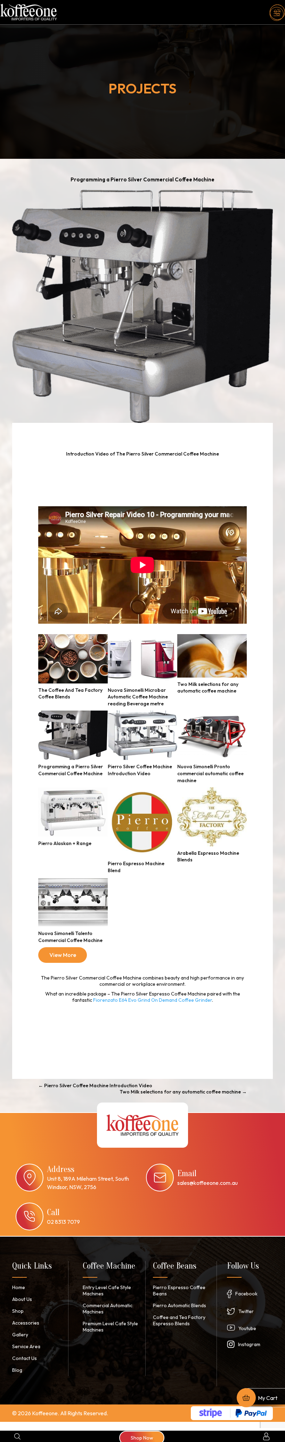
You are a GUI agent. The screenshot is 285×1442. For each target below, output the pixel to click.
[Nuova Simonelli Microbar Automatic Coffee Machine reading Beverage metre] (142, 658)
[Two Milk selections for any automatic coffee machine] (212, 656)
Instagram (249, 1344)
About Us (22, 1299)
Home (18, 1287)
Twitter (246, 1311)
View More (62, 954)
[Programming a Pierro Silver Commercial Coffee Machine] (73, 735)
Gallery (20, 1335)
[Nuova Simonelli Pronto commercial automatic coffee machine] (212, 735)
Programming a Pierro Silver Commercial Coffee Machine (70, 770)
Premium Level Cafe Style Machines (110, 1326)
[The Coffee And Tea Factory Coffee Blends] (73, 658)
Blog (17, 1370)
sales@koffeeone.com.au (207, 1182)
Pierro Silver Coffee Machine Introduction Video (140, 770)
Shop (18, 1311)
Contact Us (24, 1358)
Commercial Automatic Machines (107, 1308)
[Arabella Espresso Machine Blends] (212, 816)
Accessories (25, 1323)
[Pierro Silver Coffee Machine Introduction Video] (142, 735)
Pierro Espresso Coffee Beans (179, 1290)
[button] (277, 14)
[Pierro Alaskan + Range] (73, 812)
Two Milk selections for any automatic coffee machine (207, 687)
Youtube (247, 1328)
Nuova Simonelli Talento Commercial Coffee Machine (70, 936)
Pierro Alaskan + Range (64, 843)
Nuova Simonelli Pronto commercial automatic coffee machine (210, 773)
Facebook (246, 1294)
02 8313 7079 (63, 1221)
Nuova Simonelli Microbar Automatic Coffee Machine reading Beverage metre (138, 697)
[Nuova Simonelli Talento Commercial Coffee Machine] (73, 902)
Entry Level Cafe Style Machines (107, 1290)
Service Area (26, 1346)
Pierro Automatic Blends (179, 1305)
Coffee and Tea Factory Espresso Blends (179, 1320)
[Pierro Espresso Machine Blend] (142, 822)
